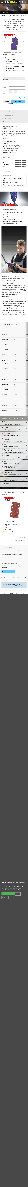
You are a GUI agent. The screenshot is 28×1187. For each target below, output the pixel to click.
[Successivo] (24, 42)
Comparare (6, 101)
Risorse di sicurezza (9, 121)
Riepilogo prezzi (8, 115)
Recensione (7, 118)
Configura (5, 897)
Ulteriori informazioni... (15, 889)
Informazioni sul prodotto (11, 112)
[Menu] (2, 2)
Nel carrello (18, 101)
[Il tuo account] (22, 2)
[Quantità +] (15, 91)
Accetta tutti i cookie (8, 894)
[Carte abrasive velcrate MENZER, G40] (14, 507)
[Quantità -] (10, 91)
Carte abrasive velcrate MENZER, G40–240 (11, 520)
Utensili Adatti (6, 171)
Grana (4, 87)
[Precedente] (4, 42)
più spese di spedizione (20, 103)
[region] (14, 42)
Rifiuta (18, 894)
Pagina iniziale (4, 15)
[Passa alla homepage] (11, 1)
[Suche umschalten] (19, 2)
